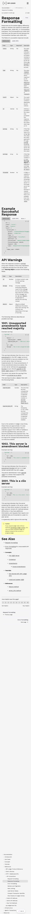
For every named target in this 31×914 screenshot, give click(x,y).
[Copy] (28, 221)
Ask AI (22, 911)
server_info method (15, 590)
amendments (6, 357)
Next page (23, 622)
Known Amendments (19, 566)
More (22, 218)
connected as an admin (14, 375)
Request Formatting (11, 542)
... (12, 7)
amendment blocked (8, 468)
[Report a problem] (26, 221)
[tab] (6, 41)
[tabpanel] (15, 123)
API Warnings (27, 169)
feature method (14, 586)
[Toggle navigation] (27, 3)
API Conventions (19, 7)
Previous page (8, 614)
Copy (26, 17)
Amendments (13, 563)
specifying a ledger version (18, 527)
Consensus (12, 559)
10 (27, 602)
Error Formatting (10, 546)
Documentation (6, 8)
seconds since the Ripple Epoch (24, 401)
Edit (28, 13)
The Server (14, 555)
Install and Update (16, 579)
